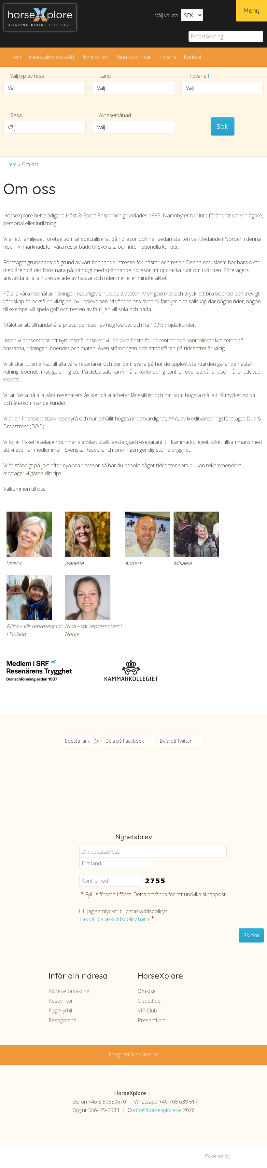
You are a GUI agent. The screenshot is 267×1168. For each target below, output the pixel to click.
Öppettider (150, 1000)
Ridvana (167, 57)
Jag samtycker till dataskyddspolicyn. (124, 915)
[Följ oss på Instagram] (145, 789)
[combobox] (44, 88)
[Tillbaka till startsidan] (40, 17)
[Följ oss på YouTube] (132, 789)
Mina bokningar (133, 57)
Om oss (147, 991)
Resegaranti (62, 1020)
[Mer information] (208, 75)
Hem (15, 57)
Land (105, 75)
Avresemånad (115, 115)
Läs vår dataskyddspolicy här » (114, 919)
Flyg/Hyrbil (60, 1010)
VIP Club (147, 1010)
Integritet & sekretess (134, 1054)
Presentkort (151, 1020)
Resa (16, 115)
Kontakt (193, 57)
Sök (223, 126)
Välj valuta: (167, 15)
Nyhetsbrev (94, 57)
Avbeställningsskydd (51, 57)
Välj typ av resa (27, 75)
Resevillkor (61, 1000)
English (226, 14)
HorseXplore (160, 976)
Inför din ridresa (78, 976)
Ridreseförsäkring (69, 991)
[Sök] (258, 36)
